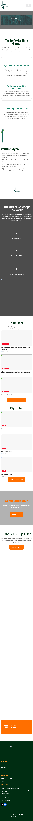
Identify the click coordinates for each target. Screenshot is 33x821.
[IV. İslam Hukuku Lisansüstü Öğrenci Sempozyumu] (16, 362)
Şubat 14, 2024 (5, 351)
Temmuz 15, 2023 (5, 453)
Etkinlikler (5, 344)
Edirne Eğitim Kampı (6, 474)
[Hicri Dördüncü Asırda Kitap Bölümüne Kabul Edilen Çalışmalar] (16, 338)
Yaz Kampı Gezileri (6, 395)
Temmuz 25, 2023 (5, 430)
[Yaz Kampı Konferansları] (16, 419)
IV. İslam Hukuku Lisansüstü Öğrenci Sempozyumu (15, 372)
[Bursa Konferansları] (16, 442)
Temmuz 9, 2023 (5, 476)
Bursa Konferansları (6, 452)
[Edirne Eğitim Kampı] (16, 464)
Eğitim (4, 425)
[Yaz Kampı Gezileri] (16, 385)
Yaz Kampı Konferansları (8, 429)
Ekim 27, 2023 (4, 374)
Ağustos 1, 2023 (5, 396)
